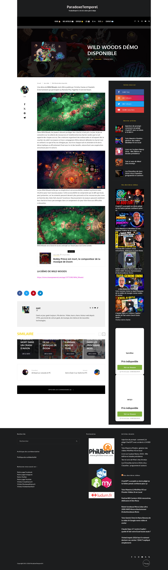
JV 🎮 (94, 21)
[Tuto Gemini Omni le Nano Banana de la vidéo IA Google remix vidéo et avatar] (129, 282)
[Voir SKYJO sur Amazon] (129, 386)
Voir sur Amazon (130, 367)
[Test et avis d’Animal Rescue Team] (72, 349)
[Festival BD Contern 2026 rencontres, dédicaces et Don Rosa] (129, 240)
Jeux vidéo (98, 59)
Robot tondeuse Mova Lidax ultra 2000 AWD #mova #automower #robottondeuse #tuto (134, 509)
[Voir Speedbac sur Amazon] (129, 340)
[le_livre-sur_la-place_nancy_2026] (119, 151)
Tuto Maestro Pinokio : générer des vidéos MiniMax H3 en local (134, 140)
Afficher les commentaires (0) (59, 389)
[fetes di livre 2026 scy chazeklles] (119, 173)
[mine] (119, 162)
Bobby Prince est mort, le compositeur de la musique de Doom (76, 260)
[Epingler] (24, 113)
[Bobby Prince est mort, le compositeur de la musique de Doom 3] (45, 258)
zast (92, 59)
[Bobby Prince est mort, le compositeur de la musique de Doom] (50, 349)
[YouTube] (145, 21)
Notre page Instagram (24, 475)
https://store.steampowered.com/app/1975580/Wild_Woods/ (60, 277)
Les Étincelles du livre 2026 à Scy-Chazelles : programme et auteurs (134, 173)
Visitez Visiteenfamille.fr (26, 487)
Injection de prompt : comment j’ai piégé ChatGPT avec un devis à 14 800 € (134, 129)
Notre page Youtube (24, 479)
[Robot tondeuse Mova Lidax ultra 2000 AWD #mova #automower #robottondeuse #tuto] (129, 260)
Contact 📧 (109, 21)
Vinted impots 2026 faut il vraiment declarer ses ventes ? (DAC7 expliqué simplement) (135, 540)
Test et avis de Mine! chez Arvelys (133, 162)
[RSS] (145, 557)
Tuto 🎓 (100, 21)
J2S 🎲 (87, 21)
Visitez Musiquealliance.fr (26, 484)
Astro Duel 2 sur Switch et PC (76, 371)
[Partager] (24, 104)
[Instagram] (142, 21)
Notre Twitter (22, 477)
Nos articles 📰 (68, 21)
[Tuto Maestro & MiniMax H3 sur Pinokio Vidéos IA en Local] (119, 140)
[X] (138, 21)
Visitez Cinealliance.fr (25, 482)
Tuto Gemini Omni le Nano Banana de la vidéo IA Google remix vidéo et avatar (136, 520)
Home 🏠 (57, 21)
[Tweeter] (24, 109)
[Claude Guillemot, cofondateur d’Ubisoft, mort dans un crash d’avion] (28, 349)
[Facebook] (135, 21)
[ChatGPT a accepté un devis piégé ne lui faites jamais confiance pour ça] (119, 129)
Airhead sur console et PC (41, 371)
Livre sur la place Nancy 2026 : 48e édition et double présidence (134, 151)
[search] (76, 441)
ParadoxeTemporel (82, 7)
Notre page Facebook (24, 472)
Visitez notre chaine (122, 320)
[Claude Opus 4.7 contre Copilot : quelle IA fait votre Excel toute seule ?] (129, 304)
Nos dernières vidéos (131, 475)
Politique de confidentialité (26, 457)
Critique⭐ (79, 21)
